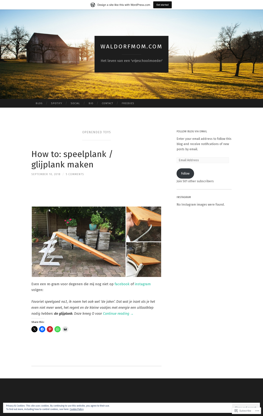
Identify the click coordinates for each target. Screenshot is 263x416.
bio (91, 103)
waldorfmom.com (131, 46)
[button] (78, 241)
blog (39, 103)
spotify (56, 103)
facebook (122, 284)
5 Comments (75, 174)
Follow (185, 173)
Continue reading (118, 313)
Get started (162, 4)
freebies (128, 103)
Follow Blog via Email (192, 131)
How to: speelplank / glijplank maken (72, 159)
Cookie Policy (77, 409)
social (75, 103)
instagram (143, 284)
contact (107, 103)
